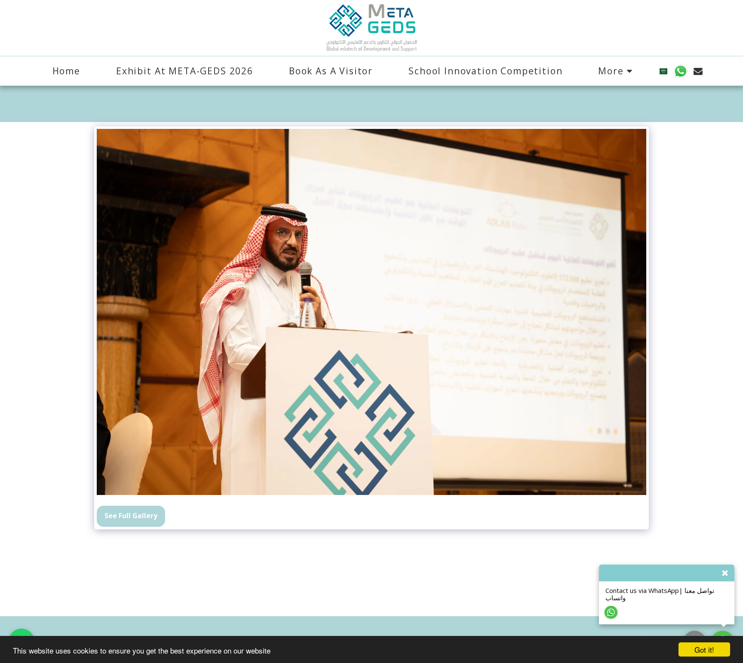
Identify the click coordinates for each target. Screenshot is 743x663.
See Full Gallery (130, 515)
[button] (680, 71)
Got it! (704, 649)
